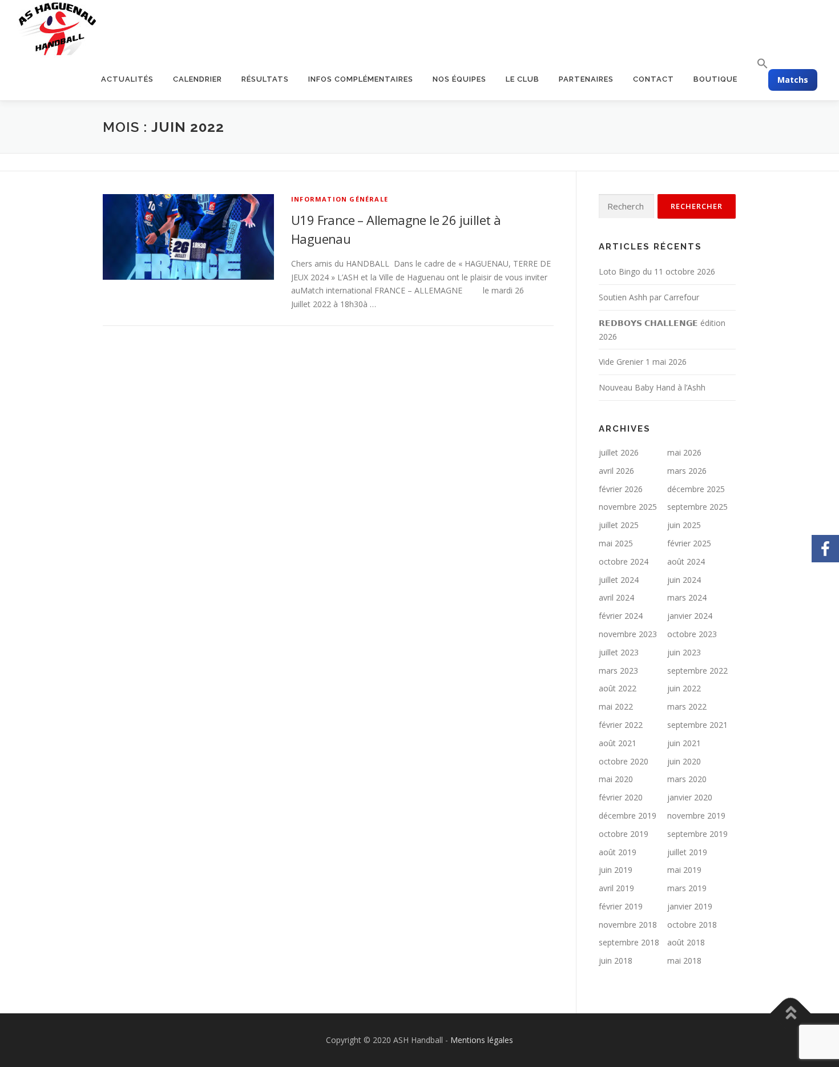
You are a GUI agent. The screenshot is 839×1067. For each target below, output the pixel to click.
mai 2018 (684, 960)
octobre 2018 (692, 924)
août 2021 (617, 743)
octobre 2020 (623, 761)
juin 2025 (684, 525)
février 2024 (621, 615)
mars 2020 (687, 779)
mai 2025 (616, 543)
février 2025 (689, 543)
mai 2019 (684, 869)
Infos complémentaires (360, 79)
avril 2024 (616, 597)
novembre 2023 (628, 634)
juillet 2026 (619, 452)
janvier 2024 (689, 615)
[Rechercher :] (626, 206)
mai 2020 (616, 779)
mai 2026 (684, 452)
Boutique (715, 79)
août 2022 (617, 688)
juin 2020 (684, 761)
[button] (757, 64)
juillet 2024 (619, 579)
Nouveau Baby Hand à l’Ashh (652, 387)
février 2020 (621, 797)
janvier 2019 (689, 906)
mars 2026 (687, 470)
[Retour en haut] (791, 1013)
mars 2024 (687, 597)
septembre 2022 (697, 670)
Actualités (127, 79)
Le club (522, 79)
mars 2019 (687, 888)
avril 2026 (616, 470)
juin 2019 (615, 869)
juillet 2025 (619, 525)
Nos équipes (459, 79)
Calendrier (197, 79)
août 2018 (686, 942)
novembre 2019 (696, 815)
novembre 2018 (628, 924)
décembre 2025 (696, 489)
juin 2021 (684, 743)
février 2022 (621, 724)
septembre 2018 (629, 942)
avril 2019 (616, 888)
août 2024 (686, 561)
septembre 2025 (697, 506)
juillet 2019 (687, 852)
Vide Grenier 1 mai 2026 (643, 361)
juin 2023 (684, 652)
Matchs (792, 79)
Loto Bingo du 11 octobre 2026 (657, 271)
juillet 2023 (619, 652)
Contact (653, 79)
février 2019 (621, 906)
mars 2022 (687, 706)
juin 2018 (615, 960)
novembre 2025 (628, 506)
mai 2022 (616, 706)
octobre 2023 (692, 634)
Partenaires (586, 79)
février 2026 (621, 489)
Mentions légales (481, 1039)
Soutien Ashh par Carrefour (649, 297)
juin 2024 (684, 579)
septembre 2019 (697, 833)
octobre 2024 (623, 561)
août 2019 (617, 852)
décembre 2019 (627, 815)
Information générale (339, 199)
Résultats (265, 79)
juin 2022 (684, 688)
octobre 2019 (623, 833)
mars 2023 (618, 670)
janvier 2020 (689, 797)
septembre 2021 (697, 724)
